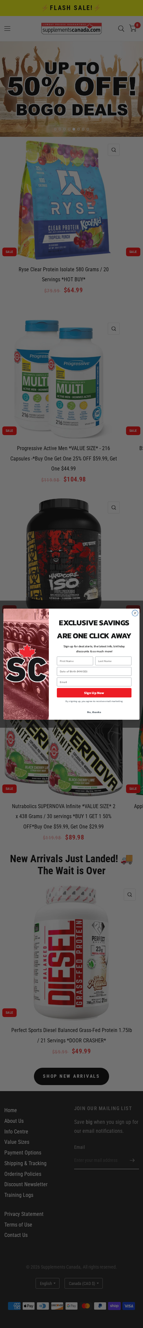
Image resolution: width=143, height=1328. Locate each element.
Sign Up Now (94, 692)
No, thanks (94, 712)
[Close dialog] (135, 613)
